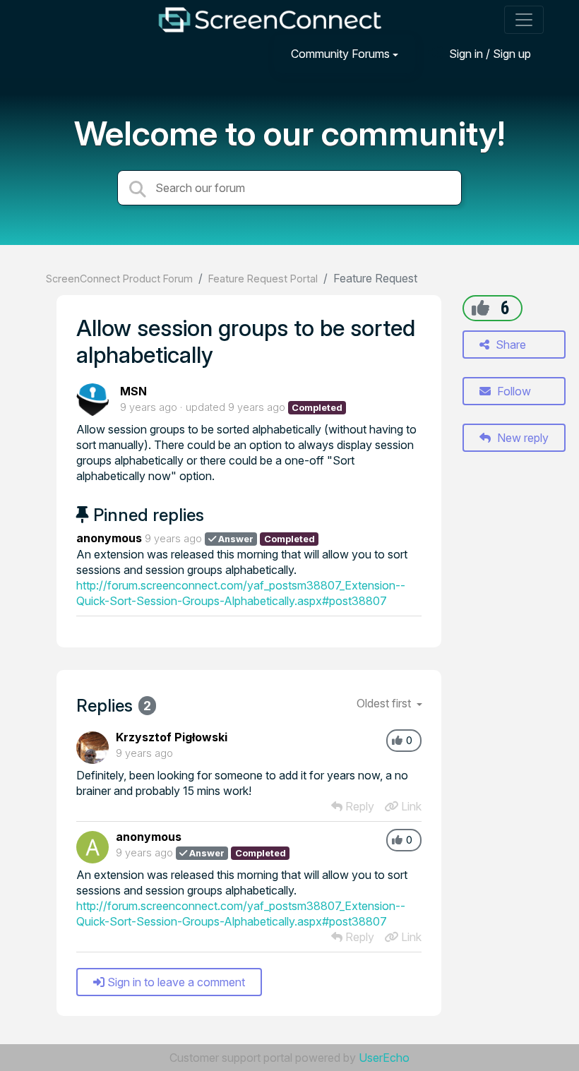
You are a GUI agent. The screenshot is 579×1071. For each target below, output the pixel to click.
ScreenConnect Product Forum (119, 279)
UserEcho (384, 1058)
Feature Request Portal (263, 279)
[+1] (480, 307)
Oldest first (385, 703)
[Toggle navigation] (524, 20)
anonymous (109, 538)
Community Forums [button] (340, 54)
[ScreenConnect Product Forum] (270, 20)
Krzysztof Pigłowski (171, 737)
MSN (133, 391)
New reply (521, 438)
